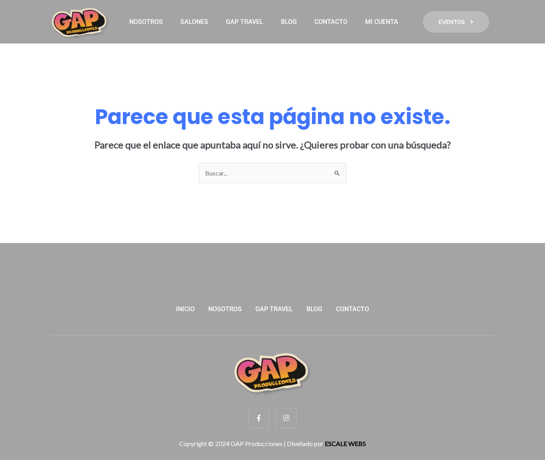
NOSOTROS (146, 22)
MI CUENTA (381, 22)
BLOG (289, 22)
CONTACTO (331, 22)
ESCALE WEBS (345, 443)
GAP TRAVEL (244, 22)
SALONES (194, 22)
